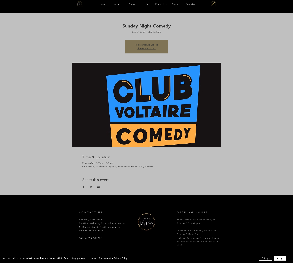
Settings (265, 258)
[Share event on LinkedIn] (98, 187)
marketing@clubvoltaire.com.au (107, 223)
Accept (280, 258)
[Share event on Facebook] (83, 187)
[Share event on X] (91, 187)
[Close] (289, 258)
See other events (146, 48)
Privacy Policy (120, 258)
